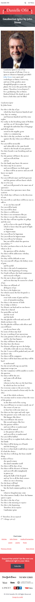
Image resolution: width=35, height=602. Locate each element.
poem (10, 543)
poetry (17, 543)
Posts (25, 543)
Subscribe (17, 566)
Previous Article (6, 549)
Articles (4, 539)
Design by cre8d (17, 597)
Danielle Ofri (5, 3)
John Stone (8, 77)
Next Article (30, 549)
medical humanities (27, 539)
